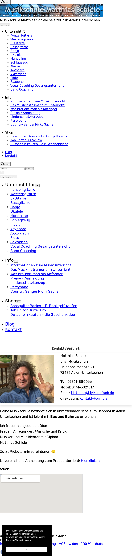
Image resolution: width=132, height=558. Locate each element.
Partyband (18, 120)
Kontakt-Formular (94, 398)
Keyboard (17, 70)
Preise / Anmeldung (25, 113)
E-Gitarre (17, 43)
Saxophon (18, 82)
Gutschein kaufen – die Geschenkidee (39, 144)
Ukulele (16, 55)
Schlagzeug (19, 62)
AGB (62, 544)
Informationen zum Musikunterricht (37, 101)
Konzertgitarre (21, 35)
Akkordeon (18, 74)
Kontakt (11, 156)
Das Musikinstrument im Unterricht (37, 105)
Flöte (14, 78)
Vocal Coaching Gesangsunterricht (37, 85)
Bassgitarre (19, 47)
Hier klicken (90, 461)
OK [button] (27, 549)
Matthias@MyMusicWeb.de (92, 393)
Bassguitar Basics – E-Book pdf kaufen (40, 136)
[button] (6, 543)
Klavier (15, 66)
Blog (8, 152)
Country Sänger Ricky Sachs (31, 124)
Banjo (14, 51)
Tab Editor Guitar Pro (26, 140)
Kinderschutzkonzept (26, 117)
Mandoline (18, 58)
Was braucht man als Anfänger (33, 109)
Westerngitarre (21, 39)
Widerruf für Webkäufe (86, 544)
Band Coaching (22, 89)
